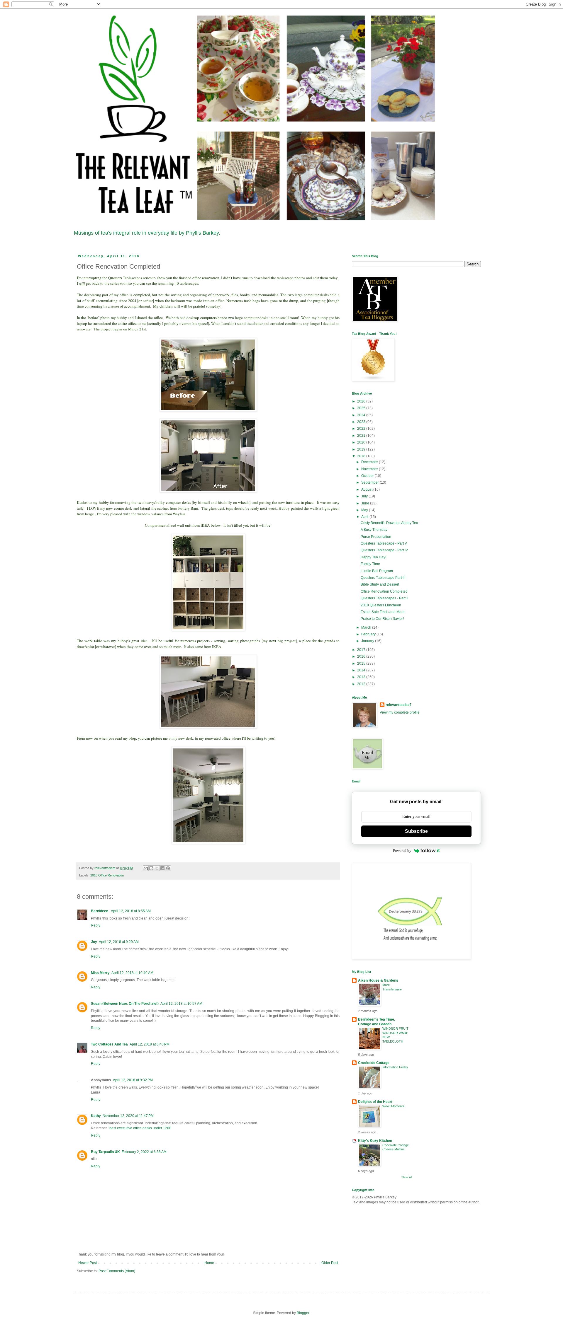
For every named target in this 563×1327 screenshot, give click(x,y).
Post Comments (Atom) (117, 1271)
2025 (361, 408)
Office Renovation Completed (384, 591)
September (370, 482)
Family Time (370, 564)
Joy (94, 942)
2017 (361, 650)
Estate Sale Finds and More (383, 612)
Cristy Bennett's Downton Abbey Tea (389, 523)
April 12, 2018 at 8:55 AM (131, 911)
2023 (361, 422)
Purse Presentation (376, 537)
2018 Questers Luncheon (381, 605)
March (366, 627)
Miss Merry (100, 973)
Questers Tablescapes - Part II (384, 598)
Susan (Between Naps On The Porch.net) (125, 1004)
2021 (361, 436)
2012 (361, 684)
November (370, 469)
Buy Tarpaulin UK (105, 1152)
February (369, 634)
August (367, 489)
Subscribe (416, 831)
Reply (95, 925)
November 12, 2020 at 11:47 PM (128, 1116)
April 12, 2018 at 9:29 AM (119, 942)
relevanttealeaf (398, 705)
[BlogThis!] (151, 868)
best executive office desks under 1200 (140, 1128)
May (365, 510)
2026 (361, 401)
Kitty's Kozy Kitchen (375, 1141)
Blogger (303, 1313)
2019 (361, 449)
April (365, 517)
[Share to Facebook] (162, 868)
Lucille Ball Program (377, 571)
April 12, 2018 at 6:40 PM (149, 1044)
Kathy (96, 1116)
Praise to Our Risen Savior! (382, 619)
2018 (361, 456)
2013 (361, 677)
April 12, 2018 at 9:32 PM (133, 1080)
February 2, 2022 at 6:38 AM (144, 1152)
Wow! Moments (393, 1106)
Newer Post (87, 1263)
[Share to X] (157, 868)
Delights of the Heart (375, 1102)
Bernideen (100, 911)
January (368, 641)
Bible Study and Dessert (380, 584)
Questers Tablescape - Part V (384, 543)
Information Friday (395, 1067)
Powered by (402, 850)
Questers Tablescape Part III (383, 578)
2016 (361, 656)
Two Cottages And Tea (109, 1044)
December (370, 462)
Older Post (329, 1263)
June (365, 503)
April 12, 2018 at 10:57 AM (181, 1004)
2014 (361, 670)
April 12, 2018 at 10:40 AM (132, 973)
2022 (361, 429)
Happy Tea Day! (373, 557)
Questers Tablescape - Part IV (384, 550)
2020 (361, 442)
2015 (361, 663)
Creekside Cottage (373, 1063)
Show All (406, 1177)
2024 (361, 415)
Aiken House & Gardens (378, 980)
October (368, 476)
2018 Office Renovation (107, 875)
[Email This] (146, 868)
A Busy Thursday (374, 530)
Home (209, 1263)
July (365, 496)
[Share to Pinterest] (168, 868)
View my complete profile (400, 712)
